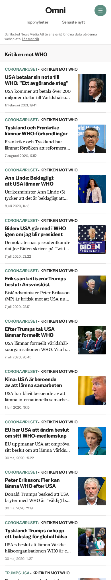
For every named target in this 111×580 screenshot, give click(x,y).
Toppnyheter (37, 22)
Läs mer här (30, 39)
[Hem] (55, 10)
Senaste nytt (73, 22)
